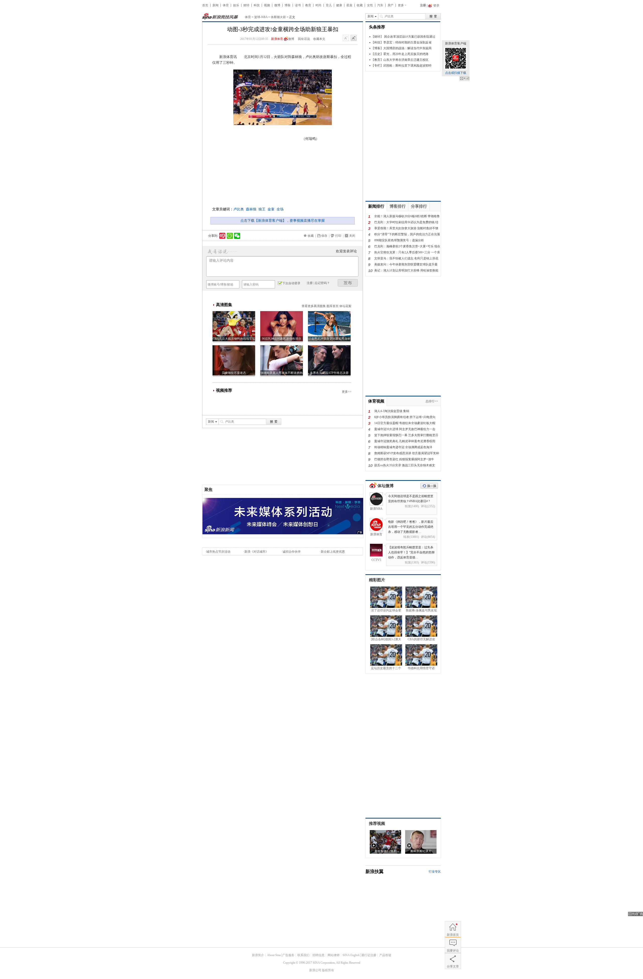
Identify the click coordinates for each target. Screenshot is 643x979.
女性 (370, 5)
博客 (288, 5)
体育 (226, 5)
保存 (324, 236)
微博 (277, 5)
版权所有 (328, 970)
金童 (271, 209)
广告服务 (288, 955)
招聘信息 (318, 955)
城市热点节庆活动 (218, 551)
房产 (391, 5)
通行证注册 (368, 955)
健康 (339, 5)
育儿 (329, 5)
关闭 (464, 78)
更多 (401, 5)
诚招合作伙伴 (292, 551)
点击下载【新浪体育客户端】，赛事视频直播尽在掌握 (282, 220)
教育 (308, 5)
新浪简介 (258, 955)
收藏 (360, 5)
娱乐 (236, 5)
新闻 (215, 5)
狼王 (261, 209)
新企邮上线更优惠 (333, 551)
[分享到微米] (222, 236)
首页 (205, 5)
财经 (246, 5)
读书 (298, 5)
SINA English (351, 955)
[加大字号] (354, 38)
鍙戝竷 (348, 283)
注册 (423, 5)
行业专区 (435, 871)
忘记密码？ (322, 283)
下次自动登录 (291, 283)
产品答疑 (385, 955)
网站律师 (334, 955)
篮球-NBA (260, 17)
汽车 (380, 5)
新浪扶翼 (374, 871)
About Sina (274, 955)
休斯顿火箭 (278, 17)
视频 (267, 5)
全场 (280, 209)
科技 (257, 5)
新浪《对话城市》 (256, 551)
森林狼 (251, 209)
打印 (338, 236)
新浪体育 (277, 39)
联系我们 (303, 955)
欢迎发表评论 (346, 251)
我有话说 (304, 39)
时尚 (318, 5)
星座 (349, 5)
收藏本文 (319, 39)
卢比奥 (238, 209)
